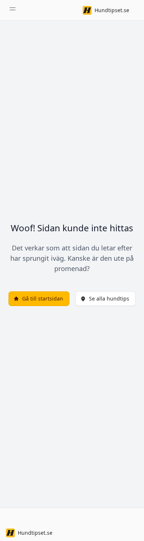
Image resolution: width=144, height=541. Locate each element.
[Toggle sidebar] (12, 8)
